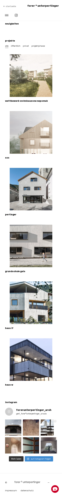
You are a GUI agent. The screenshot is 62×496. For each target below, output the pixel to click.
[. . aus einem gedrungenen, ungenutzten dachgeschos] (13, 427)
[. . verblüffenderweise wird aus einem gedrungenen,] (49, 427)
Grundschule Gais (15, 271)
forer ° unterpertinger (43, 5)
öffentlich (15, 45)
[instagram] (16, 15)
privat (26, 45)
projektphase (38, 45)
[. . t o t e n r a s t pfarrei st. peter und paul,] (13, 445)
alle (6, 45)
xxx (7, 157)
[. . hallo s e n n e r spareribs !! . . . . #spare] (31, 445)
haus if (9, 328)
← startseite (9, 6)
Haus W (9, 384)
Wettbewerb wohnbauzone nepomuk (26, 100)
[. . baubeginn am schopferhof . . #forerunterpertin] (31, 427)
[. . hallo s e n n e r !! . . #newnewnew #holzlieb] (49, 445)
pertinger (10, 214)
